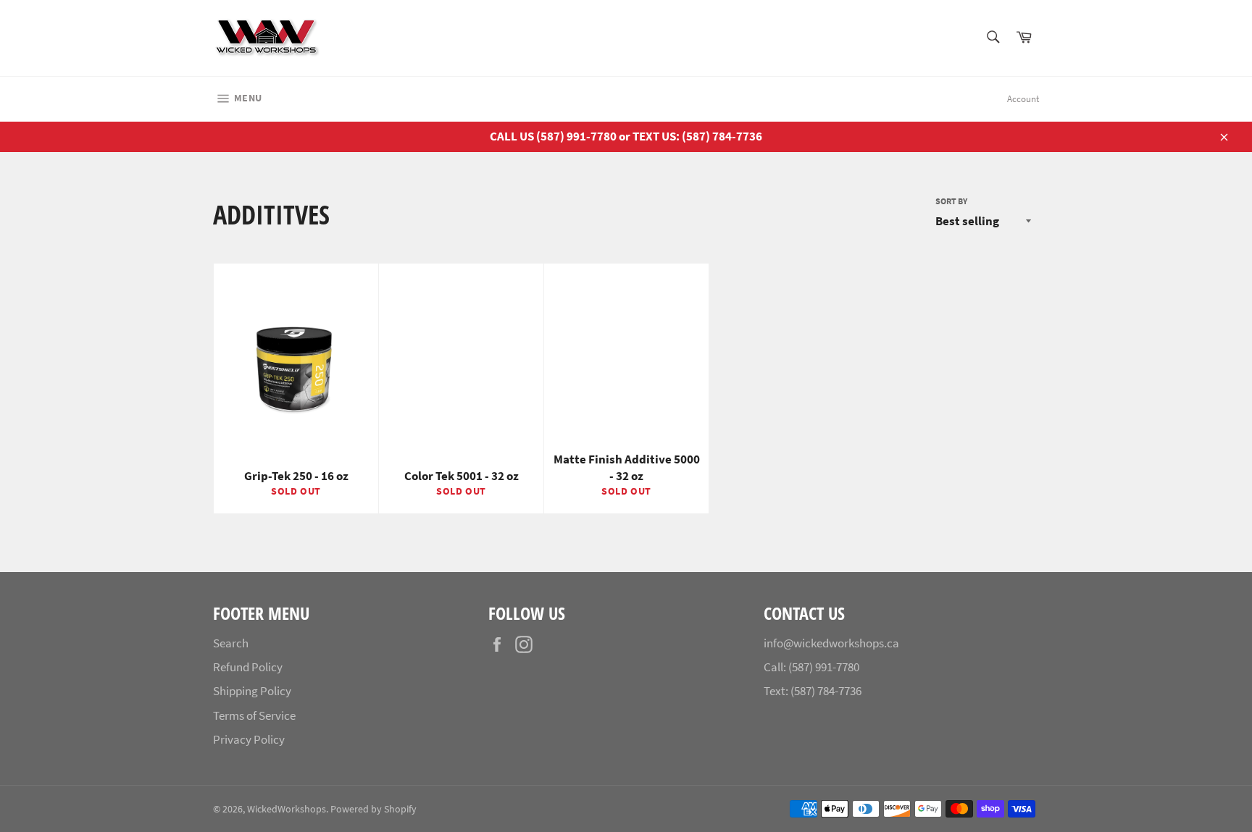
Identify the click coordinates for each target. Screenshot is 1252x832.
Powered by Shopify (373, 809)
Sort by (951, 201)
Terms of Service (254, 715)
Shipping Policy (252, 691)
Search (231, 643)
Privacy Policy (249, 739)
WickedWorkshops (286, 809)
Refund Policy (248, 667)
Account (1023, 99)
